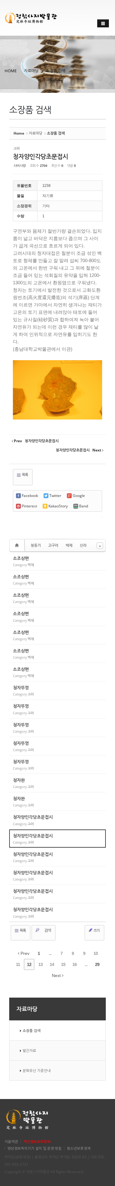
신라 (83, 545)
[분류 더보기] (100, 545)
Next (57, 975)
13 (40, 964)
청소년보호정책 (78, 1148)
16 (74, 964)
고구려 (53, 545)
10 (96, 953)
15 (63, 964)
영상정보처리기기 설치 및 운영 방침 (34, 1148)
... (50, 953)
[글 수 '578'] (18, 545)
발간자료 (29, 1050)
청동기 (36, 545)
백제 (69, 545)
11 (18, 964)
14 (52, 964)
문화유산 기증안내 (37, 1070)
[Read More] (57, 561)
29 (97, 964)
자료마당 (31, 70)
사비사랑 (19, 165)
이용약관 (11, 1141)
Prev (24, 953)
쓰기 (96, 930)
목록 (24, 474)
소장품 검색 (55, 70)
